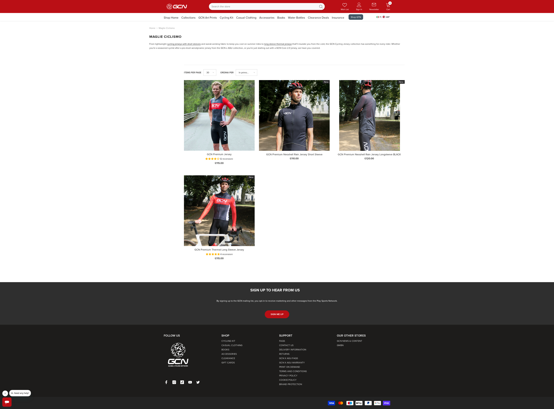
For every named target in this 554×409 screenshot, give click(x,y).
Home (152, 28)
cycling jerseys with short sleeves (184, 43)
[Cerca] (267, 6)
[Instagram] (174, 382)
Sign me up (277, 314)
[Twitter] (198, 382)
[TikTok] (182, 382)
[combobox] (263, 6)
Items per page (192, 72)
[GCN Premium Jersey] (219, 115)
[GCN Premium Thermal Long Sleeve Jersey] (219, 210)
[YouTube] (190, 382)
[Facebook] (166, 382)
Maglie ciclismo (167, 28)
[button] (209, 72)
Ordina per (227, 72)
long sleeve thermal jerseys (278, 43)
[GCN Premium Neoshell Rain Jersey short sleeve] (294, 115)
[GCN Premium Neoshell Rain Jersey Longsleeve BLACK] (369, 115)
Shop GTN (356, 17)
